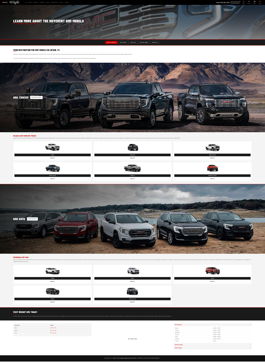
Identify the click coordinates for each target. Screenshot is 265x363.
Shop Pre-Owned (144, 42)
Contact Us (155, 42)
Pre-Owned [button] (42, 2)
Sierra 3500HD (52, 175)
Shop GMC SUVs (32, 219)
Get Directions (132, 339)
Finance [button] (47, 2)
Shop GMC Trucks (36, 97)
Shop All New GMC (111, 42)
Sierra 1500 (132, 154)
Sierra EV (132, 175)
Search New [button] (35, 2)
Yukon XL (53, 298)
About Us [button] (61, 2)
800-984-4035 (53, 327)
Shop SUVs (133, 42)
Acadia (132, 278)
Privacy (129, 358)
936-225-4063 (53, 332)
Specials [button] (30, 2)
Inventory (52, 158)
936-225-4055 (53, 330)
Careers (66, 2)
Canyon (52, 154)
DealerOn (122, 358)
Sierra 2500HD (212, 154)
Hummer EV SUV (132, 298)
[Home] (26, 2)
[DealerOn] (107, 358)
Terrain (52, 278)
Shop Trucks (123, 42)
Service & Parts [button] (54, 2)
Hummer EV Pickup (212, 175)
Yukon (212, 278)
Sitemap (126, 358)
